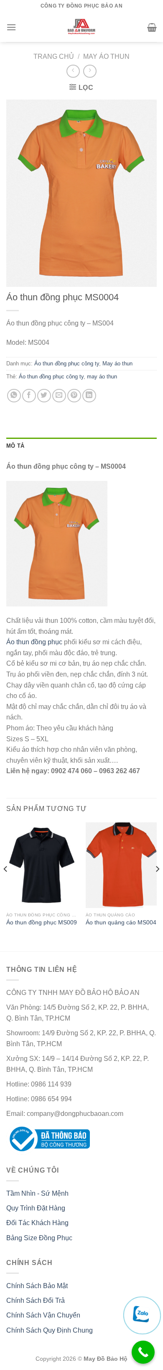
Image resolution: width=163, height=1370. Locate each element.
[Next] (157, 885)
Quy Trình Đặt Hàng (35, 1208)
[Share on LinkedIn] (89, 396)
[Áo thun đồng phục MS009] (41, 865)
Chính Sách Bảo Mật (37, 1285)
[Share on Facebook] (29, 396)
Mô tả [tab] (15, 446)
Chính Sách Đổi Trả (35, 1300)
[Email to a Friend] (59, 396)
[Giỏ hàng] (152, 27)
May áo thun (106, 56)
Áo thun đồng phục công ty (66, 363)
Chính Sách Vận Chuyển (43, 1315)
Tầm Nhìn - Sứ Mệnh (37, 1193)
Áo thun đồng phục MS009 (41, 922)
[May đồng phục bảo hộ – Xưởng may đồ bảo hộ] (82, 27)
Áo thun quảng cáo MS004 (121, 922)
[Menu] (11, 27)
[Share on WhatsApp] (14, 396)
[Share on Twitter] (44, 396)
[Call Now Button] (143, 1352)
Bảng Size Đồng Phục (39, 1237)
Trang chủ (53, 56)
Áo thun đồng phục (35, 642)
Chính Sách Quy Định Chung (49, 1330)
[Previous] (6, 885)
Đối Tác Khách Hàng (37, 1222)
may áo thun (102, 376)
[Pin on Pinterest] (74, 396)
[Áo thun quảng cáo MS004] (121, 865)
